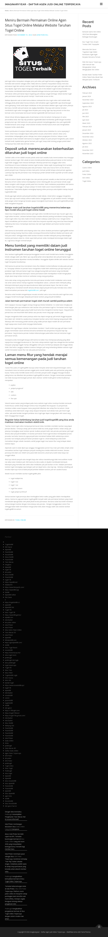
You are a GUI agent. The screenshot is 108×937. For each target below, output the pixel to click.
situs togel (8, 773)
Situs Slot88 (9, 723)
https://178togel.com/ (12, 710)
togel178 (8, 570)
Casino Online (87, 168)
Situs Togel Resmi (11, 648)
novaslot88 (9, 650)
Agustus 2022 (87, 143)
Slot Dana (8, 597)
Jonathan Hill (42, 35)
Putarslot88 (9, 786)
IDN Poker (8, 756)
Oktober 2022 (87, 140)
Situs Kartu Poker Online (13, 630)
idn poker (8, 572)
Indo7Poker (9, 625)
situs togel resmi (10, 655)
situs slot (8, 680)
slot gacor (8, 708)
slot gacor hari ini (11, 806)
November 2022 (87, 137)
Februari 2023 (87, 127)
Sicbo (7, 743)
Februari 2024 (87, 93)
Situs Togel (9, 768)
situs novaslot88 (10, 781)
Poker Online (86, 174)
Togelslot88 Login (11, 675)
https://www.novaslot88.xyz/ (14, 685)
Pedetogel (8, 771)
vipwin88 (8, 605)
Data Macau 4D (10, 748)
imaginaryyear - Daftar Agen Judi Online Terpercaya (43, 4)
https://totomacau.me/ (12, 653)
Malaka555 (8, 585)
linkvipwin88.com (10, 640)
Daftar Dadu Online (11, 751)
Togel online (9, 766)
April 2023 (85, 120)
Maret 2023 (86, 123)
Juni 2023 (85, 113)
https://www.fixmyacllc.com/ (14, 587)
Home (7, 11)
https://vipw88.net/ (11, 582)
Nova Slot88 (9, 557)
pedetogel (8, 658)
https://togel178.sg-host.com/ (15, 716)
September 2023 (88, 103)
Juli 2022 (85, 147)
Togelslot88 (9, 544)
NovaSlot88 (9, 555)
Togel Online (20, 520)
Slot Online (86, 178)
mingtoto (8, 565)
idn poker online (10, 622)
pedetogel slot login (11, 660)
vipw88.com (9, 617)
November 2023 (87, 100)
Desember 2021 (87, 150)
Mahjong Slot (9, 726)
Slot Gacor (8, 547)
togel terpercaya (10, 665)
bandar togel (9, 683)
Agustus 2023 (87, 106)
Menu (101, 4)
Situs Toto (8, 670)
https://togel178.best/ (12, 713)
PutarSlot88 (9, 552)
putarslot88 (9, 700)
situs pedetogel (10, 663)
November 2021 (87, 154)
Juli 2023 (85, 110)
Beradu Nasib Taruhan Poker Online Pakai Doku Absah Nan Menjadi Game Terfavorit (92, 77)
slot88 (7, 645)
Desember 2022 (87, 133)
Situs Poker (9, 673)
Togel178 (8, 610)
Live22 (7, 698)
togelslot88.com (33, 290)
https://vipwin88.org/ (12, 590)
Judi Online (86, 171)
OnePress (70, 932)
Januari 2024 (86, 96)
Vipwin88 (8, 550)
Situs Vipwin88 (10, 793)
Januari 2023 (86, 130)
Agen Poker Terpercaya (13, 753)
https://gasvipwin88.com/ (13, 643)
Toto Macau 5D (10, 632)
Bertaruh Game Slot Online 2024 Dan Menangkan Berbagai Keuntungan (91, 34)
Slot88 (7, 592)
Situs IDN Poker (20, 889)
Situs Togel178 (10, 612)
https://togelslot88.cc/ (12, 602)
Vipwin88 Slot (9, 607)
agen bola (8, 796)
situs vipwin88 (9, 783)
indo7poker (9, 620)
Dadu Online (9, 741)
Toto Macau (9, 562)
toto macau (9, 678)
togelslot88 (9, 703)
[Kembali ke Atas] (99, 927)
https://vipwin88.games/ (13, 615)
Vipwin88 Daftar (10, 595)
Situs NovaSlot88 (11, 803)
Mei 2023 (85, 117)
